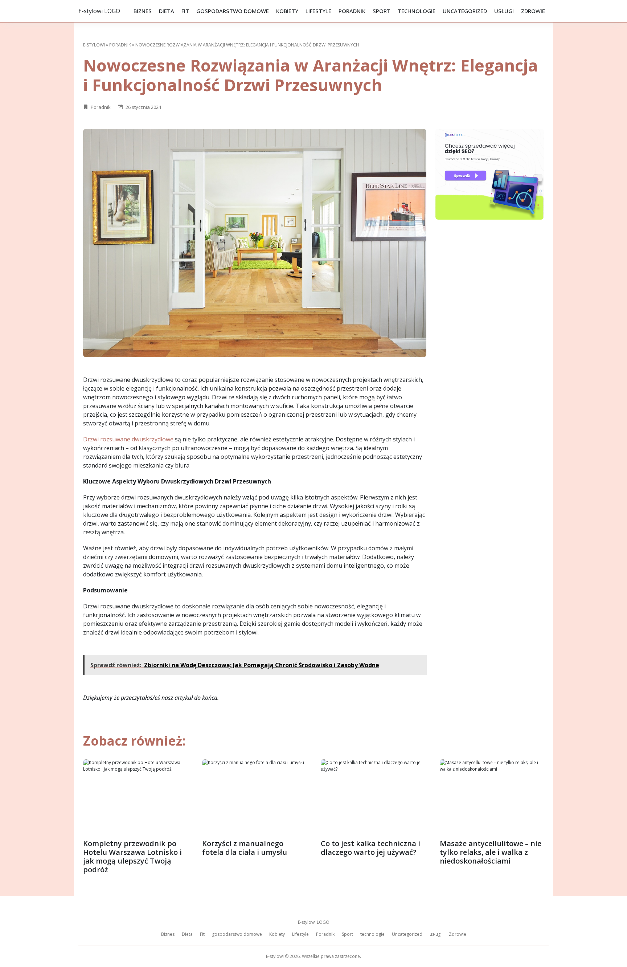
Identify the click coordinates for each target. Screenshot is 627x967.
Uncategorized (465, 11)
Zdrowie (533, 11)
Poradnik (352, 11)
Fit (185, 11)
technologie (416, 11)
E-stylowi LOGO (99, 11)
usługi (504, 11)
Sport (381, 11)
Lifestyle (318, 11)
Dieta (166, 11)
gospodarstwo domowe (232, 11)
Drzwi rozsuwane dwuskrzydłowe (128, 439)
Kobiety (287, 11)
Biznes (143, 11)
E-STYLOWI (94, 45)
